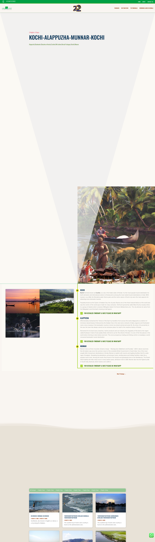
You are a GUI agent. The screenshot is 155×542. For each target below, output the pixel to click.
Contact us (150, 2)
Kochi (72, 44)
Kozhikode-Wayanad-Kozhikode (40, 516)
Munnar (77, 44)
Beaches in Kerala (46, 44)
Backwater (38, 44)
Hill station (58, 44)
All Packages (33, 490)
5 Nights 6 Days (68, 490)
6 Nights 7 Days (77, 490)
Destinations (124, 8)
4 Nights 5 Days (59, 490)
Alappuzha (31, 44)
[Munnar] (57, 313)
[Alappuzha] (23, 337)
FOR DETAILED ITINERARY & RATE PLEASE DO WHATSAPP (102, 313)
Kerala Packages (66, 44)
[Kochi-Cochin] (23, 313)
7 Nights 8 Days (86, 490)
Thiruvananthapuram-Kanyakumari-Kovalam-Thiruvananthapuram (108, 517)
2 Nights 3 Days (34, 32)
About (143, 2)
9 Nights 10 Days (104, 490)
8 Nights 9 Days (95, 490)
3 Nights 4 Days (50, 490)
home (139, 2)
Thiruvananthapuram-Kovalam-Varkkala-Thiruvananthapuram (76, 517)
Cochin (53, 44)
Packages (116, 8)
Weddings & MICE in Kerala (146, 8)
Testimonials (134, 8)
